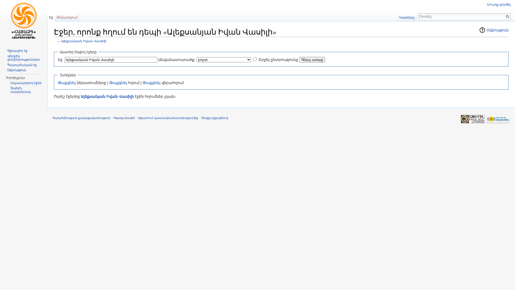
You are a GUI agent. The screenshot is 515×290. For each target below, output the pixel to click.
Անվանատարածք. (177, 59)
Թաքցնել (67, 83)
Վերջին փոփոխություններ (23, 58)
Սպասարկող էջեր (26, 83)
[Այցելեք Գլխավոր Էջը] (23, 21)
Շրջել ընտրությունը (278, 59)
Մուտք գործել (499, 4)
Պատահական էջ (22, 65)
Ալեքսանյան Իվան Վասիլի (83, 41)
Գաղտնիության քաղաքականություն (82, 117)
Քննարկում (67, 17)
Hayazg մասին (124, 117)
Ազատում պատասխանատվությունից (168, 117)
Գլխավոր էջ (17, 51)
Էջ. (61, 59)
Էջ (51, 17)
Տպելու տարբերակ (20, 90)
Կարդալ (406, 17)
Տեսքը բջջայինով (214, 117)
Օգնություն (498, 30)
